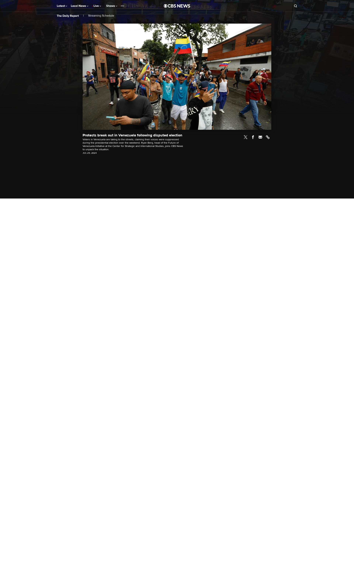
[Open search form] (295, 6)
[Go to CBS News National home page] (177, 6)
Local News (79, 5)
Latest (61, 5)
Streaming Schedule (101, 16)
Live (96, 6)
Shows (111, 5)
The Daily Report (68, 16)
